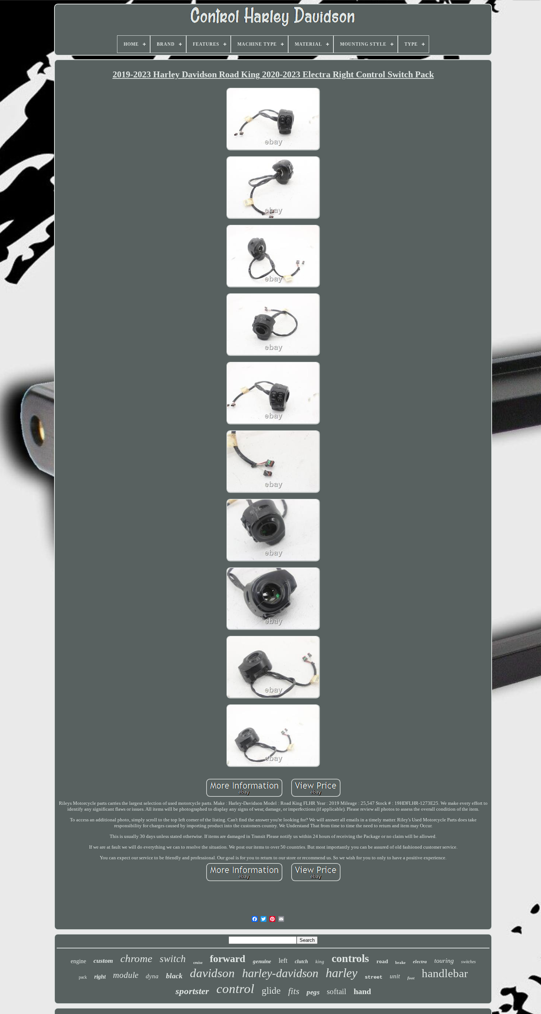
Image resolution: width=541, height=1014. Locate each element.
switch (173, 958)
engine (78, 961)
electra (420, 961)
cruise (197, 963)
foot (410, 978)
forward (227, 958)
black (174, 976)
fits (293, 991)
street (373, 977)
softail (336, 991)
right (100, 976)
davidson (212, 973)
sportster (192, 991)
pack (83, 977)
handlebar (445, 973)
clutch (301, 961)
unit (395, 976)
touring (444, 960)
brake (400, 962)
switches (468, 961)
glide (271, 990)
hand (362, 991)
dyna (152, 976)
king (319, 961)
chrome (136, 958)
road (382, 961)
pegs (313, 992)
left (283, 960)
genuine (262, 961)
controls (350, 958)
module (125, 975)
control (235, 989)
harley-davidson (280, 973)
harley (341, 973)
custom (103, 960)
